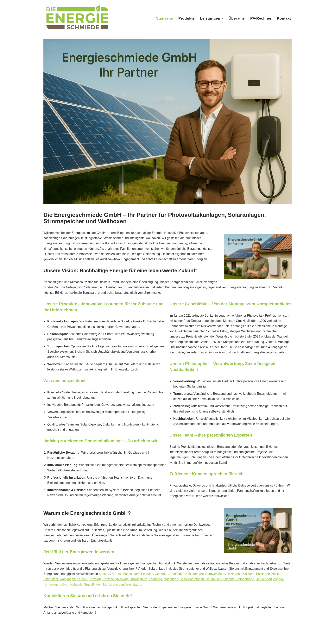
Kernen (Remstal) (89, 579)
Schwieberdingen (192, 579)
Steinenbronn (245, 579)
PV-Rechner (260, 18)
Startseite (164, 18)
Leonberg (155, 579)
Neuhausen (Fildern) (219, 579)
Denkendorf (264, 579)
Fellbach (147, 573)
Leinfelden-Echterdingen (187, 573)
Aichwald (76, 584)
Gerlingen (161, 573)
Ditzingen (233, 573)
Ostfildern (248, 573)
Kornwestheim (215, 573)
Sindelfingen (93, 584)
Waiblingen (67, 579)
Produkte (186, 18)
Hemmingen (51, 584)
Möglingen (171, 579)
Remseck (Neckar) (115, 579)
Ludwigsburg (138, 579)
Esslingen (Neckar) (269, 573)
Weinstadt (132, 584)
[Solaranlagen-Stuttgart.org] (77, 18)
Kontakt (284, 18)
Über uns (237, 18)
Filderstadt (50, 579)
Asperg (278, 579)
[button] (222, 18)
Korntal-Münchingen (126, 573)
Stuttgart (104, 573)
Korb (65, 584)
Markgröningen (113, 584)
